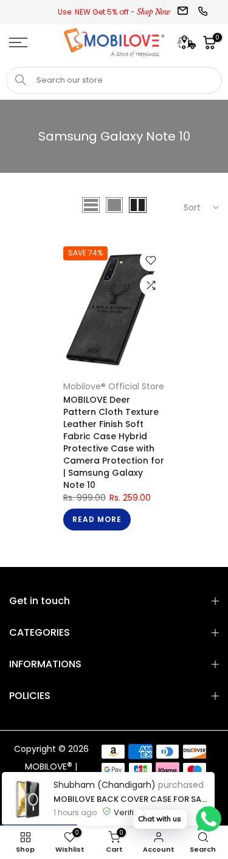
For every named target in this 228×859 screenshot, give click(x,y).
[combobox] (114, 80)
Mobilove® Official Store (113, 386)
